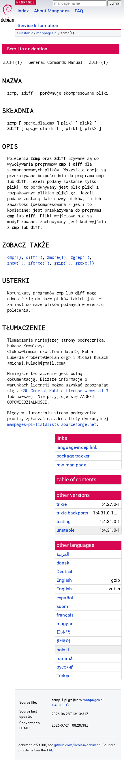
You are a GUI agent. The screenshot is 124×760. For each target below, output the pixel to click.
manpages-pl (46, 33)
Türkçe (63, 675)
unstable (26, 33)
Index (23, 11)
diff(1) (34, 257)
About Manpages (51, 11)
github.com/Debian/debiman (77, 745)
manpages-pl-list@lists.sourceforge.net (52, 424)
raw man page (71, 465)
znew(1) (15, 263)
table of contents (77, 480)
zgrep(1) (80, 257)
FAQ (79, 11)
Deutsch (65, 571)
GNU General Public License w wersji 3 (64, 390)
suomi (63, 606)
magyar (64, 623)
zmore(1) (56, 257)
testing (64, 521)
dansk (63, 563)
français (65, 615)
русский (65, 667)
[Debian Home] (7, 11)
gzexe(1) (84, 263)
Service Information (38, 25)
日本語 (63, 632)
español (65, 597)
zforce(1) (38, 263)
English (64, 580)
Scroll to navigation (27, 48)
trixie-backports (72, 513)
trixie (62, 504)
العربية (63, 554)
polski (63, 649)
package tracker (73, 456)
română (65, 658)
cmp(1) (14, 257)
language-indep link (77, 447)
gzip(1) (62, 263)
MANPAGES (25, 2)
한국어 (63, 641)
